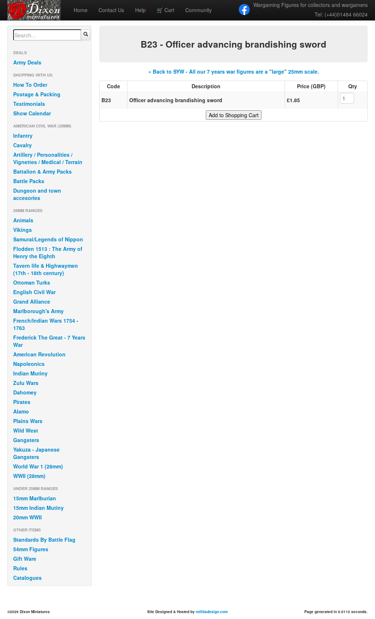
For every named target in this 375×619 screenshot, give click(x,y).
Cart (165, 10)
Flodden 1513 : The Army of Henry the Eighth (47, 252)
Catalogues (27, 577)
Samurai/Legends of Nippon (48, 239)
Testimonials (29, 103)
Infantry (23, 135)
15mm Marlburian (34, 498)
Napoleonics (29, 363)
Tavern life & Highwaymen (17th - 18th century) (45, 269)
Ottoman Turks (31, 282)
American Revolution (39, 354)
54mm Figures (30, 549)
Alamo (21, 411)
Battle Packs (28, 181)
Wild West (25, 430)
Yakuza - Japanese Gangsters (36, 453)
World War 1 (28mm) (38, 466)
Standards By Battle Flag (44, 539)
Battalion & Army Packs (42, 171)
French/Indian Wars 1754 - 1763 (45, 324)
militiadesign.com (212, 611)
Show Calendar (32, 113)
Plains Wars (27, 421)
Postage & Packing (36, 94)
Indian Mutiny (30, 373)
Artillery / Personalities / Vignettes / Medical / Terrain (47, 158)
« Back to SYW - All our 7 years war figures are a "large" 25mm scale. (233, 71)
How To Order (30, 84)
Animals (23, 220)
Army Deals (27, 62)
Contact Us (111, 10)
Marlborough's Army (38, 311)
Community (198, 10)
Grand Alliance (31, 301)
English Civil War (34, 292)
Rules (20, 568)
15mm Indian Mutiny (38, 507)
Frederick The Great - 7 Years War (49, 341)
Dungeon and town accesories (37, 194)
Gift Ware (24, 558)
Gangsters (26, 440)
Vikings (22, 229)
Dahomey (25, 392)
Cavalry (22, 145)
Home (81, 10)
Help (140, 10)
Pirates (21, 401)
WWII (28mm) (29, 475)
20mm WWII (27, 517)
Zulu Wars (25, 382)
